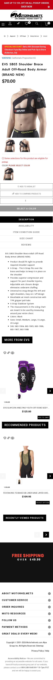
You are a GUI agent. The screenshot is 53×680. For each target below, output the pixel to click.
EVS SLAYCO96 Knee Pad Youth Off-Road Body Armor (26, 408)
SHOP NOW (26, 6)
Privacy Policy (37, 651)
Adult (45, 36)
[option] (26, 385)
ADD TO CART (43, 417)
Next (46, 145)
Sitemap (39, 646)
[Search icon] (35, 24)
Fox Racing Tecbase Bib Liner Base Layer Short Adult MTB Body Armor (26, 493)
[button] (46, 25)
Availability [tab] (26, 226)
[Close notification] (49, 7)
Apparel (12, 36)
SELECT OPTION (42, 503)
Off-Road (23, 36)
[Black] (8, 173)
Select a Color (26, 208)
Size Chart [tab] (26, 238)
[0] (26, 24)
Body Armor (34, 36)
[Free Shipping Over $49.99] (26, 557)
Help (47, 651)
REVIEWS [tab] (26, 245)
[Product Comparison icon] (18, 24)
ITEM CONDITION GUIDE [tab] (26, 232)
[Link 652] (4, 36)
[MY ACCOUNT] (9, 23)
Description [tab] (26, 219)
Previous (12, 396)
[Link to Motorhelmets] (26, 15)
